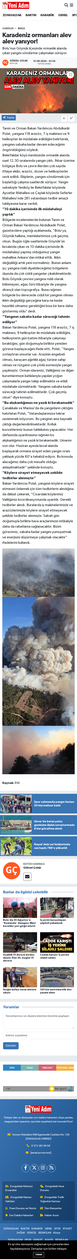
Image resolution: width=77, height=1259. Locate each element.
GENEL (63, 15)
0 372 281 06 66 (40, 1145)
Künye (56, 1232)
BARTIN (31, 15)
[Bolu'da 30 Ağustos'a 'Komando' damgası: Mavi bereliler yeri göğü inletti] (20, 907)
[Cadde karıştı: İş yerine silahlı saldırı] (57, 942)
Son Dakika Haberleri (21, 1215)
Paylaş (10, 117)
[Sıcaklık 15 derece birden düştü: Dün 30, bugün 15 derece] (20, 942)
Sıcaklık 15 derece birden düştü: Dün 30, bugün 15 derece (18, 958)
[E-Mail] (27, 877)
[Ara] (66, 5)
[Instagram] (43, 1168)
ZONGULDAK (12, 15)
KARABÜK (47, 15)
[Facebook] (26, 1168)
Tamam (38, 1255)
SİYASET (67, 1228)
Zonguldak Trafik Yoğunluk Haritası (52, 1199)
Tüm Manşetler (53, 1208)
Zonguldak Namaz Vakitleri (18, 1199)
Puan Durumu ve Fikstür (22, 1208)
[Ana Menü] (71, 5)
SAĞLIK (21, 1232)
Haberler (8, 28)
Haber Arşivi (52, 1215)
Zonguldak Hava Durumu (52, 1188)
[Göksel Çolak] (11, 870)
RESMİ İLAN (44, 1232)
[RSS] (51, 1168)
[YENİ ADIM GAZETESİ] (15, 5)
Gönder (11, 1045)
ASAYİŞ (49, 1239)
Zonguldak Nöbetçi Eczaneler (19, 1188)
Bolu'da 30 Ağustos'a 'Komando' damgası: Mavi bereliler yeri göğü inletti (19, 923)
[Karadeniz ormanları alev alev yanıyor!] (38, 90)
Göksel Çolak (32, 867)
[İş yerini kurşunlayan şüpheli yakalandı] (57, 907)
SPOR (57, 1228)
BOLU (21, 28)
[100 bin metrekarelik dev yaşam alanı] (57, 977)
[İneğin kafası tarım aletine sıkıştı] (20, 977)
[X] (34, 1168)
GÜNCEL (31, 1232)
